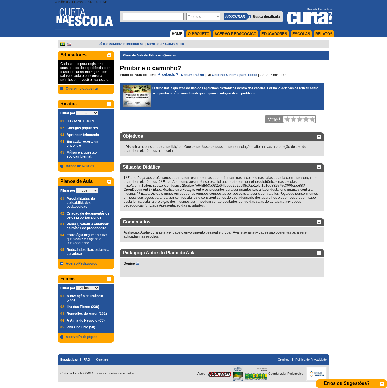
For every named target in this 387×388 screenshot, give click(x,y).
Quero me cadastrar (82, 89)
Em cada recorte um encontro (83, 144)
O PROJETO (198, 34)
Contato (102, 359)
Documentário (192, 75)
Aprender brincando (83, 135)
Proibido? (167, 74)
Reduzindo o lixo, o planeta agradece (88, 252)
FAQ (87, 359)
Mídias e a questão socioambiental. (82, 154)
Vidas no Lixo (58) (81, 327)
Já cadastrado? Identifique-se (121, 43)
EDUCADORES (274, 34)
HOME (177, 34)
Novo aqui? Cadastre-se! (165, 43)
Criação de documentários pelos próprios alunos (88, 215)
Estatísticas (69, 359)
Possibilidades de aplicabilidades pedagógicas (81, 203)
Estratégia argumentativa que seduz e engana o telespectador (87, 239)
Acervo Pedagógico (81, 263)
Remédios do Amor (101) (87, 314)
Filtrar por (67, 113)
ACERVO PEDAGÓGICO (235, 34)
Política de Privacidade (311, 359)
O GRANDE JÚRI (80, 121)
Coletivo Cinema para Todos (234, 75)
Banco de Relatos (80, 166)
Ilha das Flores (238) (83, 307)
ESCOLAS (301, 34)
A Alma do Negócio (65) (86, 320)
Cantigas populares (82, 128)
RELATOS (324, 34)
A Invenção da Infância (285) (85, 298)
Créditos (284, 359)
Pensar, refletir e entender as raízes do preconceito (88, 226)
